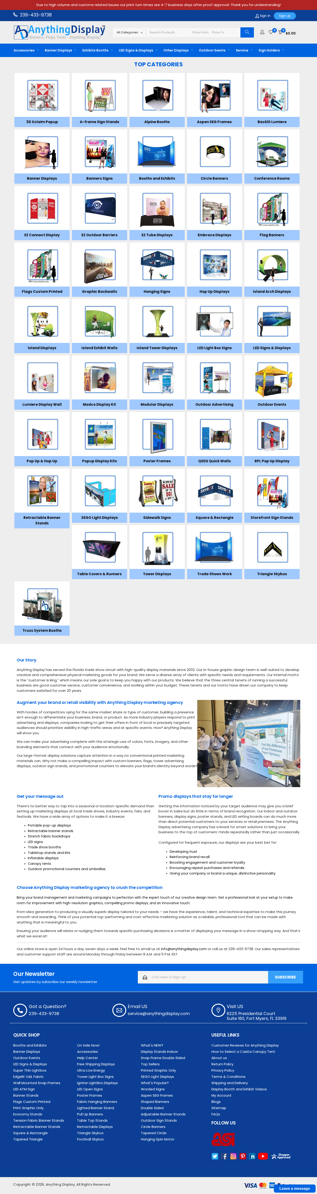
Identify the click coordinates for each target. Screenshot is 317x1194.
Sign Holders (269, 50)
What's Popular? (155, 1082)
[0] (271, 32)
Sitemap (218, 1107)
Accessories (24, 50)
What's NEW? (152, 1045)
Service (242, 50)
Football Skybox (90, 1139)
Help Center (87, 1057)
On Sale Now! (88, 1045)
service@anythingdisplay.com (159, 1013)
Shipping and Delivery (229, 1082)
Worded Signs (153, 1089)
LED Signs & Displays (136, 50)
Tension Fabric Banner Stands (38, 1120)
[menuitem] (25, 50)
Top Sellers (150, 1064)
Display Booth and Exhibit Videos (239, 1089)
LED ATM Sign (24, 1089)
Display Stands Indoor (159, 1051)
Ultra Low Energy (91, 1070)
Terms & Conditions (228, 1076)
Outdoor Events (212, 50)
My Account (221, 1095)
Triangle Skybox (90, 1132)
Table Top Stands (92, 1120)
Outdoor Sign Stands (159, 1120)
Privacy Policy (222, 1070)
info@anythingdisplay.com (184, 948)
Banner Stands (26, 1095)
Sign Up (285, 15)
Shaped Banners (155, 1101)
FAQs (215, 1114)
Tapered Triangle (28, 1139)
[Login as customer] (262, 32)
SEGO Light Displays (157, 1076)
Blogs (216, 1101)
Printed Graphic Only (158, 1070)
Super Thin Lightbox (29, 1070)
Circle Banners (153, 1126)
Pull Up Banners (90, 1114)
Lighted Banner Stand (95, 1107)
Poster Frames (89, 1095)
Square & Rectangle (30, 1132)
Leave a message (294, 1189)
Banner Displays (58, 50)
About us (219, 1057)
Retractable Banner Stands (36, 1126)
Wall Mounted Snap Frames (36, 1082)
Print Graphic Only (28, 1107)
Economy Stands (27, 1114)
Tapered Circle (153, 1132)
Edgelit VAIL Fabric (28, 1076)
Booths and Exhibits (30, 1045)
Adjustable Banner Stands (163, 1114)
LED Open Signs (90, 1089)
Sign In (264, 15)
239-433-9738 (35, 15)
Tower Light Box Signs (95, 1076)
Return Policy (222, 1064)
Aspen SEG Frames (157, 1095)
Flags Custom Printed (31, 1101)
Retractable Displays (95, 1126)
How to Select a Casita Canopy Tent (243, 1051)
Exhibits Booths (95, 50)
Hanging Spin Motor (157, 1139)
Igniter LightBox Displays (97, 1082)
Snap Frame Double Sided (163, 1057)
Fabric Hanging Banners (97, 1101)
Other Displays (176, 50)
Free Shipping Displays (96, 1064)
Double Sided (152, 1107)
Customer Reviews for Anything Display (245, 1045)
